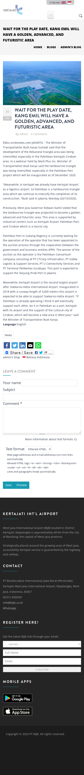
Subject (9, 389)
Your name (12, 382)
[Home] (13, 9)
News (8, 335)
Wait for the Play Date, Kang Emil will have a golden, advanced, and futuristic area (44, 118)
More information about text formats (49, 439)
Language (9, 324)
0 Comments (39, 134)
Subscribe (42, 669)
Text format (15, 449)
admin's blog (71, 47)
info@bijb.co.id (13, 602)
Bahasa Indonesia (38, 357)
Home (38, 47)
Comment (12, 403)
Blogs (51, 47)
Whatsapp (9, 608)
